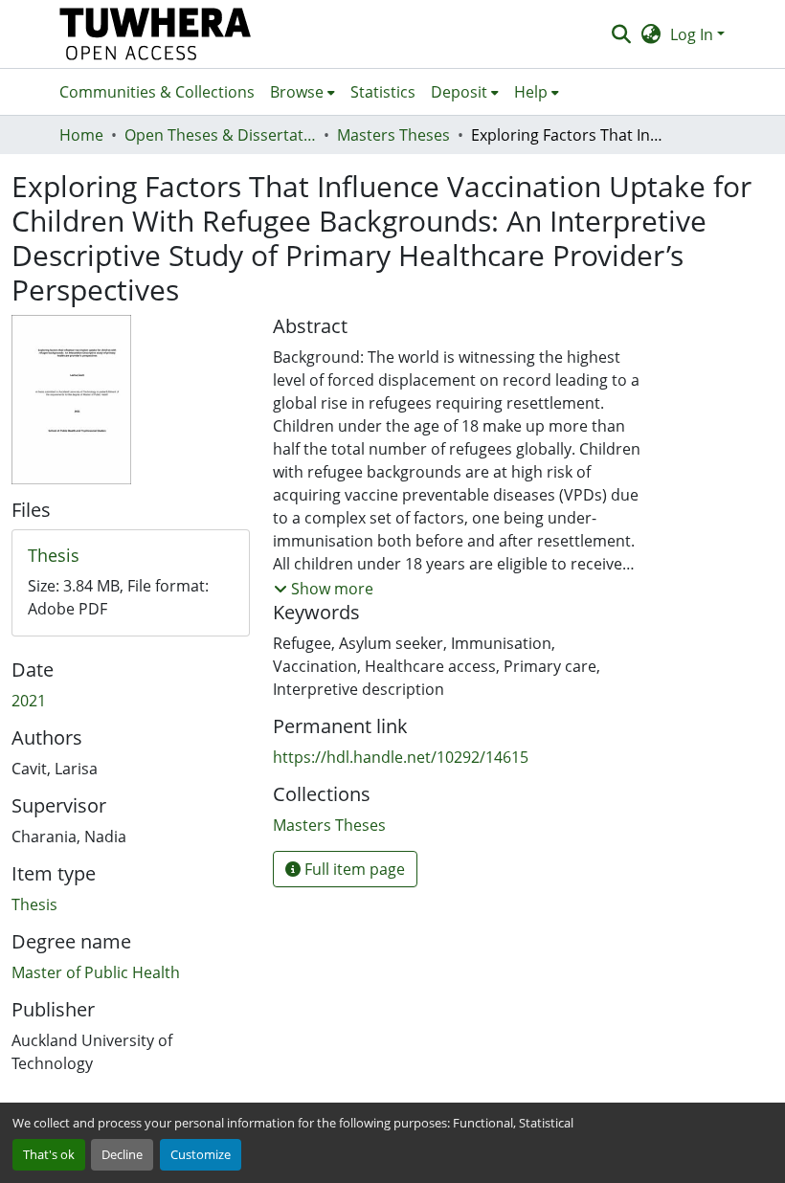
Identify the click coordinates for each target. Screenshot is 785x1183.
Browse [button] (297, 91)
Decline (122, 1154)
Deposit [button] (459, 91)
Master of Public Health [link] (95, 972)
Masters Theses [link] (393, 134)
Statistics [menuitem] (382, 91)
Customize (200, 1154)
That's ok (49, 1154)
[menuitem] (302, 92)
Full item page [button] (353, 869)
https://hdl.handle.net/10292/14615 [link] (400, 757)
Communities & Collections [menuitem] (157, 91)
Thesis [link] (34, 904)
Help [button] (531, 91)
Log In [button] (693, 34)
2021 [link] (28, 700)
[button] (155, 34)
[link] (131, 556)
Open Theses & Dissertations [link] (220, 134)
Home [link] (81, 134)
